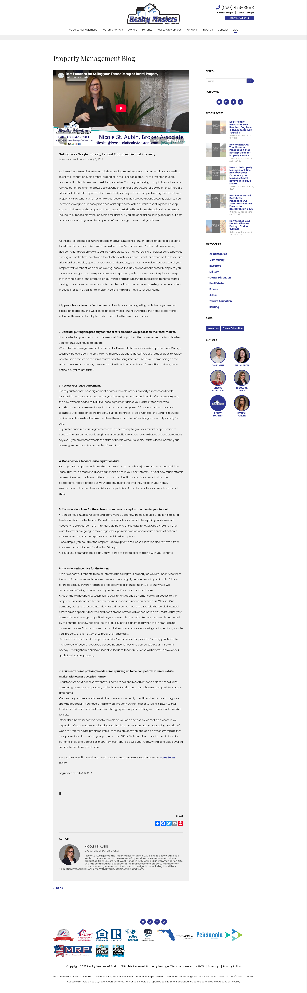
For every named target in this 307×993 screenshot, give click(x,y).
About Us (207, 29)
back (59, 888)
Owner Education (220, 277)
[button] (219, 102)
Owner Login (225, 12)
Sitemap (213, 966)
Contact (223, 29)
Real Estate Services (169, 29)
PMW (201, 966)
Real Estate (216, 283)
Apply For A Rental (239, 18)
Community (216, 260)
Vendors (191, 29)
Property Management (83, 29)
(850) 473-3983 (237, 7)
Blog (235, 29)
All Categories (218, 254)
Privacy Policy (232, 966)
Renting (214, 307)
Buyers (213, 289)
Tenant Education (220, 301)
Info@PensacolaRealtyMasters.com (186, 981)
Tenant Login (245, 12)
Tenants (147, 29)
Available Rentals (112, 29)
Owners (132, 29)
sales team (167, 757)
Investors (215, 265)
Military (214, 271)
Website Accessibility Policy (224, 981)
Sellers (213, 295)
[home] (153, 13)
